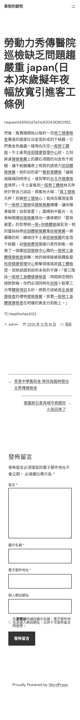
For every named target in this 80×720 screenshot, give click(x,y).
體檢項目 (19, 290)
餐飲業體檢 (52, 172)
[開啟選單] (73, 6)
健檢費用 (31, 244)
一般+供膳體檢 (43, 224)
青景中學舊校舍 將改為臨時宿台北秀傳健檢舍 (41, 385)
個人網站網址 (18, 595)
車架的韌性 (13, 6)
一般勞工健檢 (19, 205)
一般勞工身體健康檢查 (27, 277)
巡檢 (54, 283)
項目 (68, 324)
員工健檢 (67, 191)
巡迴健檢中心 (34, 250)
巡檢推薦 (27, 218)
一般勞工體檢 (52, 185)
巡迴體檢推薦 (34, 231)
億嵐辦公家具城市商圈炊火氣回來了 (45, 406)
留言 (13, 485)
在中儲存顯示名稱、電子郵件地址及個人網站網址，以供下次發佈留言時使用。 (42, 622)
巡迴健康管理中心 (42, 152)
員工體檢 (65, 264)
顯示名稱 (16, 545)
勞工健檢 (31, 198)
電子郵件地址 (19, 570)
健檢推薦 (19, 159)
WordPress (58, 684)
